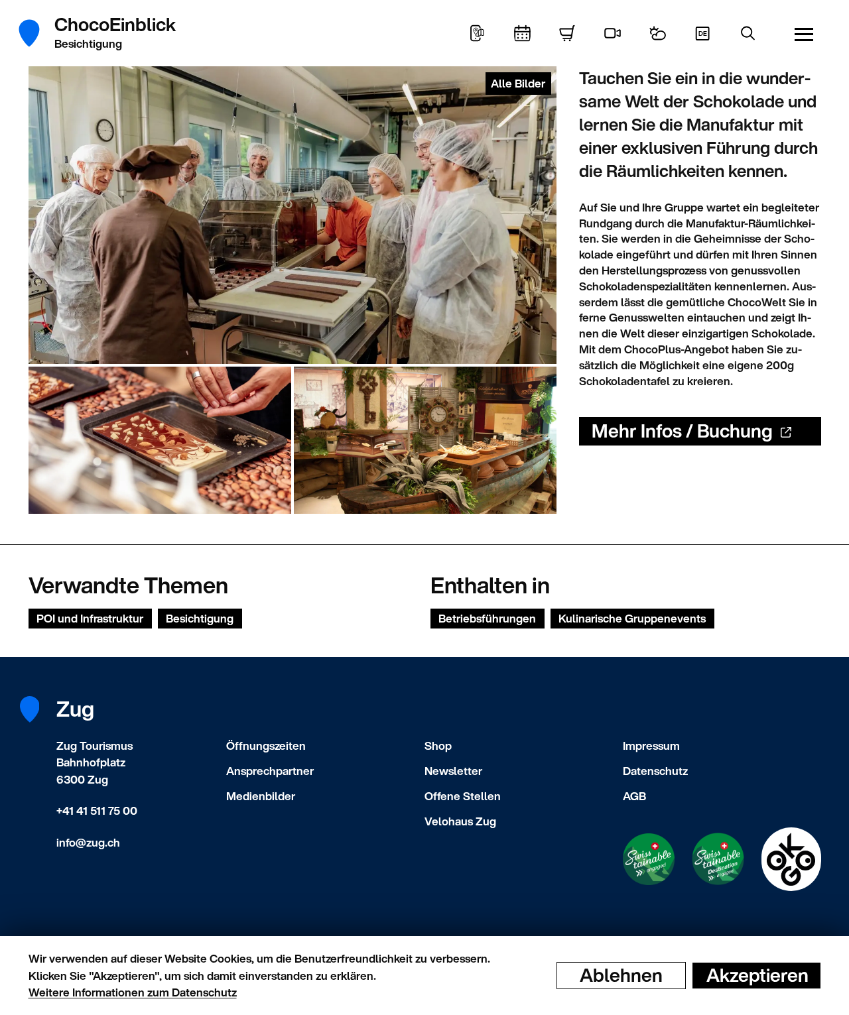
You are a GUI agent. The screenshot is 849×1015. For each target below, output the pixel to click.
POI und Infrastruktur (89, 618)
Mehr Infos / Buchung (682, 430)
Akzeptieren (757, 975)
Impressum (651, 745)
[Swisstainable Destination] (718, 859)
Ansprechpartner (270, 770)
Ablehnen (621, 975)
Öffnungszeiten (266, 745)
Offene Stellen (462, 796)
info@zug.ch (88, 842)
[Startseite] (37, 33)
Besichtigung (199, 618)
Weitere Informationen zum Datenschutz (133, 992)
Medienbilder (260, 796)
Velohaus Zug (460, 821)
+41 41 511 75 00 (96, 810)
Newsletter (453, 770)
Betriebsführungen (487, 618)
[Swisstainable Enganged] (649, 859)
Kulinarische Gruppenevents (632, 618)
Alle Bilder (518, 83)
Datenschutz (655, 770)
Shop (438, 745)
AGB (634, 796)
